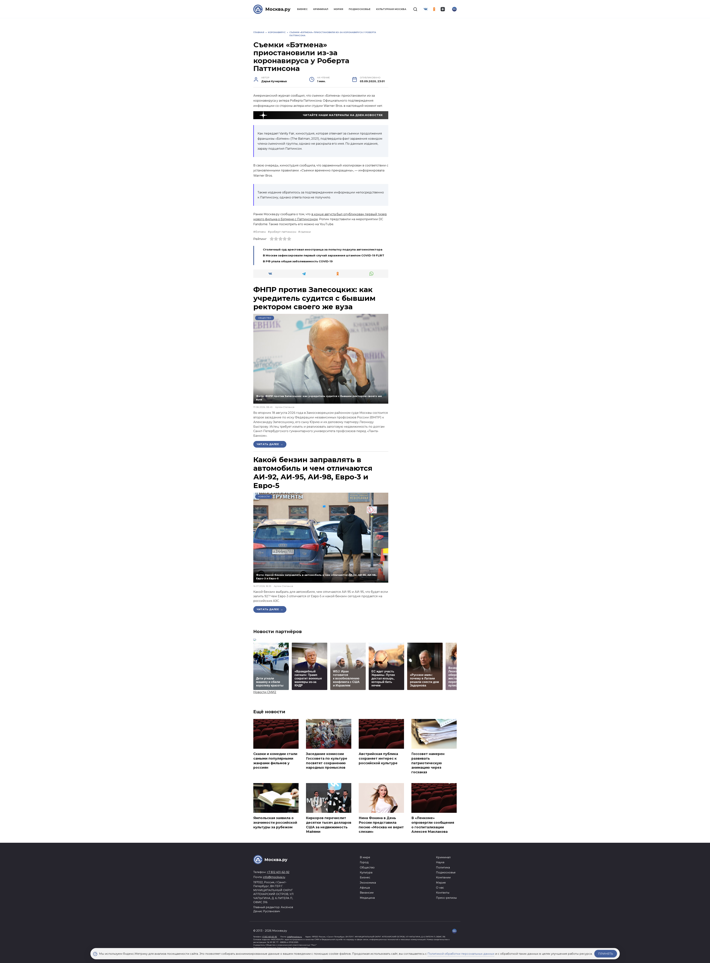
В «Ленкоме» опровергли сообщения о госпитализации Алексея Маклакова (432, 825)
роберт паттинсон (283, 231)
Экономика (368, 882)
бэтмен (260, 231)
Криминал (320, 9)
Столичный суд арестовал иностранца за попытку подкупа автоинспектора (322, 249)
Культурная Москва (391, 9)
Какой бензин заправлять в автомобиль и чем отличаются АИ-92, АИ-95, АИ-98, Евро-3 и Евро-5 (312, 472)
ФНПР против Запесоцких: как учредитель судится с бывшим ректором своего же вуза (314, 298)
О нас (440, 887)
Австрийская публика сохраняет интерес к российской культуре (378, 758)
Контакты (442, 892)
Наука (440, 862)
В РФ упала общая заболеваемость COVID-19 (298, 261)
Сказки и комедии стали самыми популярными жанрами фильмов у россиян (275, 760)
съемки (305, 231)
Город (364, 862)
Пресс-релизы (446, 897)
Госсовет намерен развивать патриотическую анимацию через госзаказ (427, 763)
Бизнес (302, 9)
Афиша (365, 887)
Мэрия (338, 9)
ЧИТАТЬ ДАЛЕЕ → (270, 444)
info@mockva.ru (274, 877)
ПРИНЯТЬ (605, 953)
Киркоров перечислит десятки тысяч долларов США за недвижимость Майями (328, 825)
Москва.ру (277, 9)
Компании (443, 877)
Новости (264, 496)
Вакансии (366, 892)
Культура (366, 872)
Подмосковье (360, 9)
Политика (443, 867)
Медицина (367, 897)
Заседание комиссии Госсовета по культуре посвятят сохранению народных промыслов (326, 760)
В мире (365, 857)
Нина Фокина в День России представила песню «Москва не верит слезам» (381, 825)
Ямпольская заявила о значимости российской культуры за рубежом (275, 822)
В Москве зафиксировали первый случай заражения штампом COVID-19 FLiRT (323, 255)
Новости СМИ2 (264, 692)
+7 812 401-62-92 (278, 872)
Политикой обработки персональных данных (460, 953)
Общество (264, 318)
